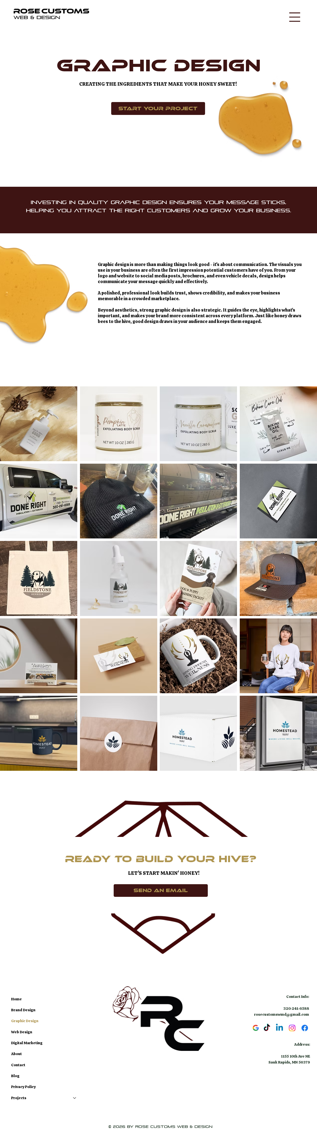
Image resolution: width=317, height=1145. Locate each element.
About (16, 1053)
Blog (15, 1075)
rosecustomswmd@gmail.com (281, 1014)
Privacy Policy (23, 1086)
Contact (18, 1065)
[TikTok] (267, 1028)
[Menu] (294, 17)
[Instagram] (292, 1028)
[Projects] (75, 1097)
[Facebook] (304, 1028)
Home (16, 999)
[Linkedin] (279, 1028)
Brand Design (23, 1010)
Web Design (21, 1032)
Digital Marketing (27, 1042)
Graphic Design (24, 1020)
